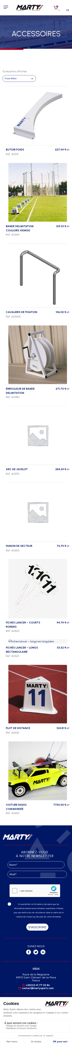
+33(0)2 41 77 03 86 (38, 985)
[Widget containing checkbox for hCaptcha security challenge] (35, 890)
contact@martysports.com (38, 988)
